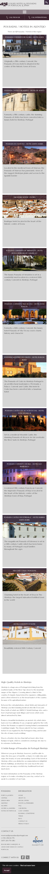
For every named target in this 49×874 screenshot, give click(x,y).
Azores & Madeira (8, 808)
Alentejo (4, 803)
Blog (20, 818)
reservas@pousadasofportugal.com (14, 835)
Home (20, 795)
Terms (20, 816)
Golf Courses (23, 811)
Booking (26, 813)
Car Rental (22, 808)
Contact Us (22, 821)
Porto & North (7, 795)
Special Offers (23, 800)
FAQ (19, 805)
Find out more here (27, 865)
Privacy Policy (23, 824)
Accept (7, 870)
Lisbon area (5, 800)
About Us (21, 798)
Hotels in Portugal (8, 811)
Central (4, 798)
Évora (3, 720)
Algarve (4, 805)
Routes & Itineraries (26, 803)
